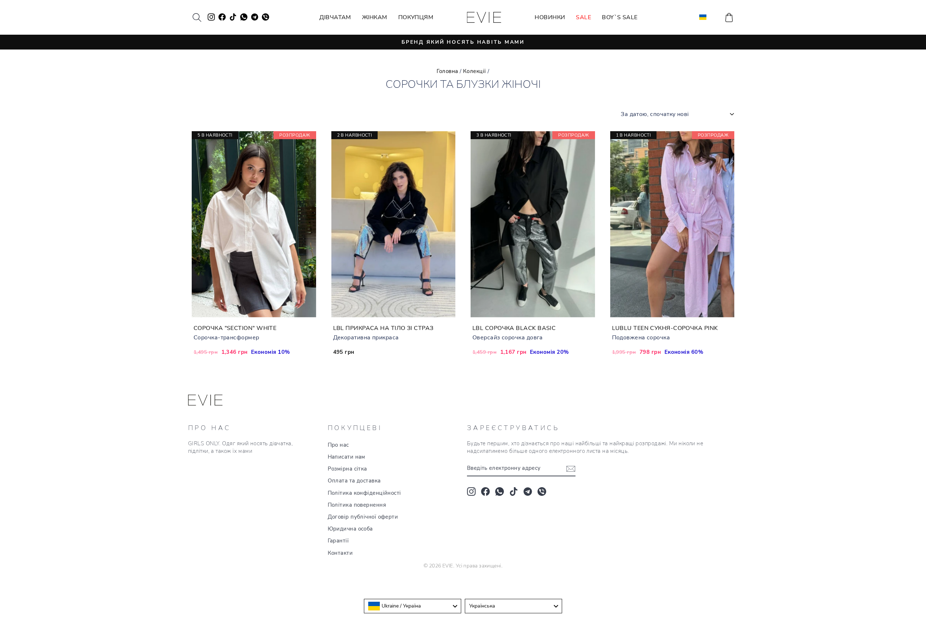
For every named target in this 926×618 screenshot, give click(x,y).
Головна (447, 71)
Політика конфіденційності (364, 493)
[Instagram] (471, 491)
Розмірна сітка (347, 468)
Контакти (340, 553)
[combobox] (412, 606)
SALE (583, 17)
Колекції (474, 71)
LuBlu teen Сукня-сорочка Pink (665, 328)
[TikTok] (513, 491)
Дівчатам (335, 17)
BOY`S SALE (620, 17)
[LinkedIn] (542, 491)
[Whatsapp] (499, 491)
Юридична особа (350, 528)
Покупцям (416, 17)
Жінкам (374, 17)
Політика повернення (357, 504)
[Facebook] (485, 491)
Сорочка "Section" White (235, 328)
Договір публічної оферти (363, 516)
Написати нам (346, 456)
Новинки (550, 17)
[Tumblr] (527, 491)
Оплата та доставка (354, 480)
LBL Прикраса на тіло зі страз (383, 328)
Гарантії (338, 540)
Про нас (338, 445)
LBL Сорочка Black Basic (514, 328)
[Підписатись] (570, 468)
